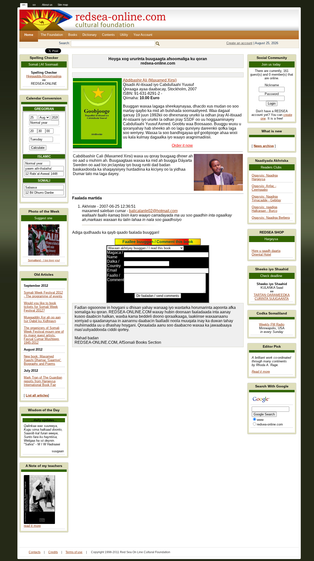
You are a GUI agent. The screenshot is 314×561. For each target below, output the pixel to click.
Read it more (261, 371)
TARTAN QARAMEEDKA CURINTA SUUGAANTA (272, 297)
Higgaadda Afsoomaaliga (43, 76)
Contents (108, 35)
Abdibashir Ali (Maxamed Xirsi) (150, 80)
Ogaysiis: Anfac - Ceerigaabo (264, 188)
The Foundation (52, 35)
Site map (63, 4)
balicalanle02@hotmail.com (153, 211)
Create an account (239, 43)
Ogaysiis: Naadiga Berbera (271, 217)
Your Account (142, 35)
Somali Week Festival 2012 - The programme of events (43, 294)
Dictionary (89, 35)
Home (28, 35)
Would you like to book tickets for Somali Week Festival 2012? (41, 306)
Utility (124, 35)
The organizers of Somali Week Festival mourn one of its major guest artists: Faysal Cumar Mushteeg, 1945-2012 (44, 335)
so (34, 4)
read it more (32, 526)
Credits (53, 552)
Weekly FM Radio (271, 324)
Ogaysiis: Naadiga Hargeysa (265, 177)
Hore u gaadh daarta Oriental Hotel (266, 252)
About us (47, 4)
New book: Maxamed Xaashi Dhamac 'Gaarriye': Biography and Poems (42, 360)
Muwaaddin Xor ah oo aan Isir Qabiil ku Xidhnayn (42, 319)
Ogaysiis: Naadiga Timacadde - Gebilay (266, 198)
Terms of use (73, 552)
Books (72, 35)
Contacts (34, 552)
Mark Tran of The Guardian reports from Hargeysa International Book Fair (43, 381)
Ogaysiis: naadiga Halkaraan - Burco (264, 209)
